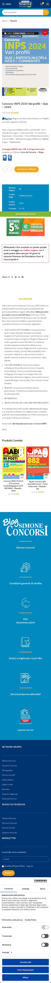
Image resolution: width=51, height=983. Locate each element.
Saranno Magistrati (10, 794)
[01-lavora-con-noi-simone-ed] (25, 678)
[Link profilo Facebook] (9, 277)
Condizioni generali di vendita (25, 583)
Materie (13, 21)
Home (4, 21)
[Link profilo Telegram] (22, 277)
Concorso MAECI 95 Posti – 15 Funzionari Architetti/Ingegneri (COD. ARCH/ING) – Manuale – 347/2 (13, 486)
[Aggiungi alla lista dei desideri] (21, 450)
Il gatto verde (7, 784)
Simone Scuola (8, 775)
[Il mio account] (47, 4)
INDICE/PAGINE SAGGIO (25, 214)
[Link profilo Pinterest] (16, 277)
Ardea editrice (7, 780)
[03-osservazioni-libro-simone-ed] (25, 642)
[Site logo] (25, 4)
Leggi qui (29, 866)
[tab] (25, 298)
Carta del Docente (28, 152)
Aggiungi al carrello (26, 169)
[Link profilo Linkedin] (19, 277)
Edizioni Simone (9, 761)
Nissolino (6, 789)
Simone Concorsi (25, 547)
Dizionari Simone (9, 798)
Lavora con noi (25, 729)
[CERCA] (46, 12)
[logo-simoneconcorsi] (25, 526)
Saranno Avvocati (9, 832)
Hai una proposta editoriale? (25, 694)
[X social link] (12, 277)
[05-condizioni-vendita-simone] (25, 567)
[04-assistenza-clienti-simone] (25, 603)
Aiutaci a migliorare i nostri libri (25, 658)
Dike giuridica (7, 770)
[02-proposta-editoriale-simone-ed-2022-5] (25, 716)
